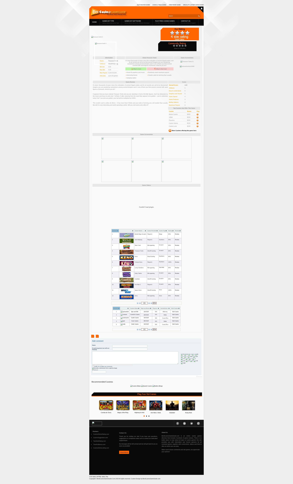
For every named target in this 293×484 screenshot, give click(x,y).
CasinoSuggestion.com (100, 437)
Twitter (191, 423)
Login (201, 8)
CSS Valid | (93, 476)
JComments (199, 376)
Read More (124, 452)
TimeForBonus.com (99, 444)
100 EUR (146, 311)
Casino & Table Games (159, 5)
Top (107, 476)
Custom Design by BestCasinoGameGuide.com (145, 479)
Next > (97, 336)
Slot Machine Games (143, 5)
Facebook (177, 423)
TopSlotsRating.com (99, 441)
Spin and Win (134, 311)
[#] (135, 386)
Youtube (184, 423)
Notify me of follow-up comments (103, 366)
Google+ (198, 423)
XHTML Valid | (101, 476)
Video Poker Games (175, 5)
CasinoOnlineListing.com (101, 448)
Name (94, 345)
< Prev (92, 336)
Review (177, 234)
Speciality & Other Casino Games (193, 5)
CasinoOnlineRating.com (101, 434)
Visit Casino (175, 311)
